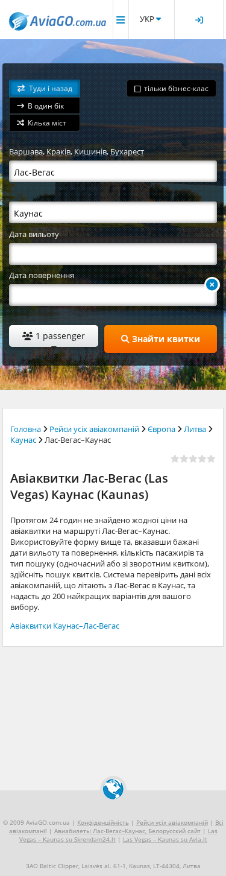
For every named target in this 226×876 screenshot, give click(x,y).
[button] (44, 88)
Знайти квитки (165, 338)
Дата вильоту (34, 234)
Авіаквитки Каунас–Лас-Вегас (64, 625)
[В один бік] (212, 285)
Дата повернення (41, 275)
